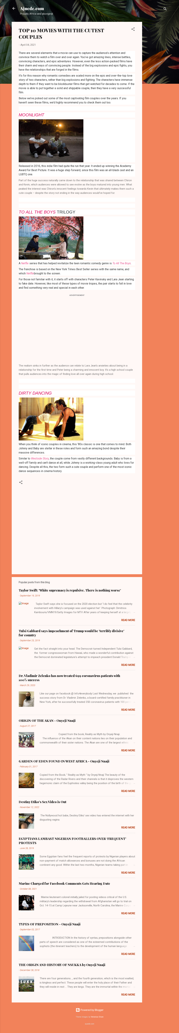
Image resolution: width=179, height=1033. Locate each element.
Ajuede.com (32, 8)
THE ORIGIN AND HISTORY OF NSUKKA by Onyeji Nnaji (62, 965)
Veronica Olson (97, 1017)
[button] (133, 29)
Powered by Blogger (91, 1010)
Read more (128, 620)
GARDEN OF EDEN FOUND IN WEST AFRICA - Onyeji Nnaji (64, 761)
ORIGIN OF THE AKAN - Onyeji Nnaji (47, 720)
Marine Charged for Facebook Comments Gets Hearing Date (64, 883)
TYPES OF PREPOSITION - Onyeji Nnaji (49, 924)
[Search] (165, 9)
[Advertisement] (156, 74)
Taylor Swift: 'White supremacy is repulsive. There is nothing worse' (70, 590)
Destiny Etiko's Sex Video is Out (42, 802)
